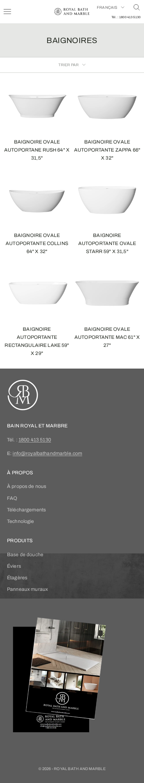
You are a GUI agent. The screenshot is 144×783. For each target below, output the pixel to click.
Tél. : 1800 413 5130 (126, 17)
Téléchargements (26, 509)
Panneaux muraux (27, 589)
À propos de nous (26, 486)
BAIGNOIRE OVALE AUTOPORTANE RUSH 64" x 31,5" (37, 150)
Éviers (14, 566)
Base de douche (25, 554)
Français (107, 7)
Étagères (17, 577)
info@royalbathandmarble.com (47, 453)
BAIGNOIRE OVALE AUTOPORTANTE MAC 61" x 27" (107, 337)
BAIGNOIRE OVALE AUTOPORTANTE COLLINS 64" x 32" (37, 243)
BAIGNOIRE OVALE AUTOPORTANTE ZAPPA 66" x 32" (107, 150)
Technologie (20, 521)
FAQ (12, 498)
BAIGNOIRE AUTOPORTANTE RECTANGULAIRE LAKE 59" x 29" (37, 341)
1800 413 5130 (35, 439)
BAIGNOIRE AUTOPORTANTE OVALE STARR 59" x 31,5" (107, 243)
